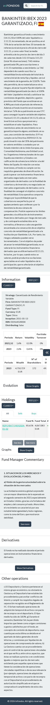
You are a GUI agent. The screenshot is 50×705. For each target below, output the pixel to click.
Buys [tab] (34, 413)
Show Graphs (32, 386)
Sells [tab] (20, 413)
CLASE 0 (7, 285)
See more (25, 524)
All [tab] (7, 413)
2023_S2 (32, 280)
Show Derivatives (25, 568)
